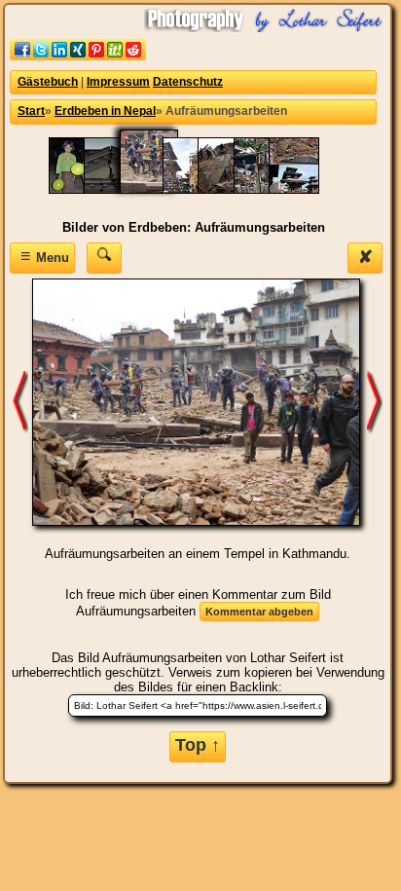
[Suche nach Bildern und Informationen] (104, 257)
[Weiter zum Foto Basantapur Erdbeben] (375, 400)
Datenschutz (188, 82)
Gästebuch (48, 82)
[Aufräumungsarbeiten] (158, 189)
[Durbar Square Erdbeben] (303, 189)
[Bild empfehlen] (78, 56)
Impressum (118, 82)
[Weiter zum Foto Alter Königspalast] (20, 400)
